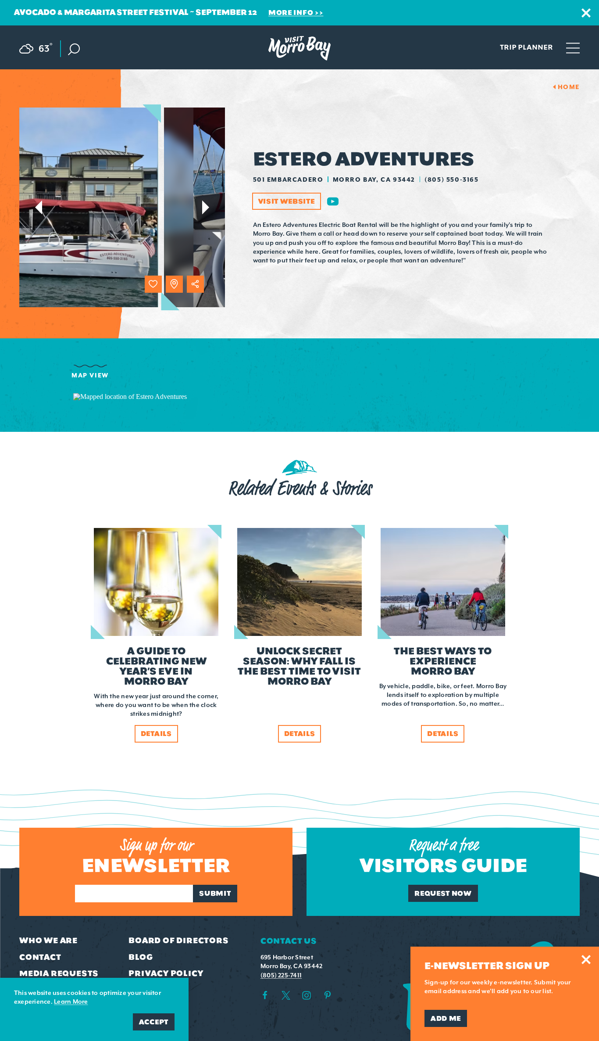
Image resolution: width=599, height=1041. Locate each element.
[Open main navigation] (573, 47)
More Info (290, 12)
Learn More (71, 1001)
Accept (153, 1022)
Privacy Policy (165, 973)
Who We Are (48, 940)
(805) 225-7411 (281, 975)
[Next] (206, 207)
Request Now (443, 893)
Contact (40, 957)
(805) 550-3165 (451, 179)
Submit (215, 893)
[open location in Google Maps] (130, 396)
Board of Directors (178, 940)
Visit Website (286, 201)
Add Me (446, 1018)
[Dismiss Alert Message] (586, 13)
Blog (140, 957)
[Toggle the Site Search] (74, 48)
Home (569, 86)
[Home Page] (299, 48)
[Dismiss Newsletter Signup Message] (586, 959)
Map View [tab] (90, 375)
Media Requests (59, 973)
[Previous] (38, 207)
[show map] (174, 284)
